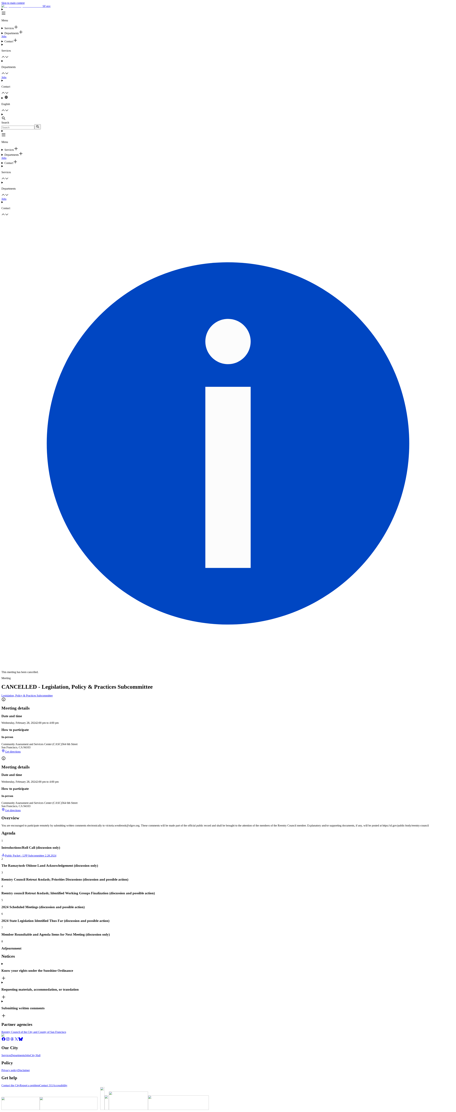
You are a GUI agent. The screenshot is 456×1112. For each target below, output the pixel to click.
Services (6, 1055)
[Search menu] (228, 117)
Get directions (13, 751)
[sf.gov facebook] (3, 1040)
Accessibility (60, 1085)
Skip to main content (13, 2)
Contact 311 (46, 1085)
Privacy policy (9, 1070)
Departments (18, 1055)
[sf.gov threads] (12, 1040)
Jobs (3, 36)
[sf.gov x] (16, 1040)
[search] (37, 126)
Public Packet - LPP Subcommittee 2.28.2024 (30, 855)
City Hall (35, 1055)
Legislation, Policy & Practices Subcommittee (27, 695)
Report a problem (29, 1085)
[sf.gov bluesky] (21, 1040)
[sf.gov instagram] (8, 1040)
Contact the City (10, 1085)
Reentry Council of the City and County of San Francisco (33, 1031)
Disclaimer (24, 1070)
